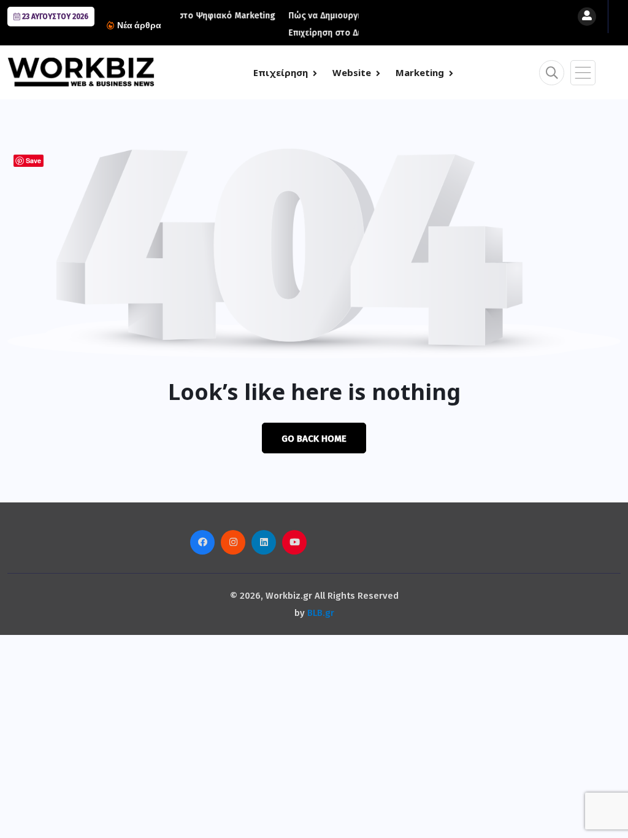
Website (351, 72)
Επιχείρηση (280, 72)
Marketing (420, 72)
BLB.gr (320, 612)
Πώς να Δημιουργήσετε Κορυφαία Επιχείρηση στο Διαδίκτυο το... (305, 24)
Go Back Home (314, 438)
